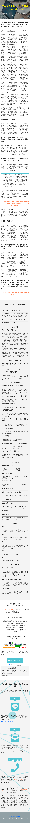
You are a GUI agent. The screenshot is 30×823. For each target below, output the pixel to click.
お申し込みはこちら (16, 660)
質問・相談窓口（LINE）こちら (9, 721)
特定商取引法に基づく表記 (14, 816)
